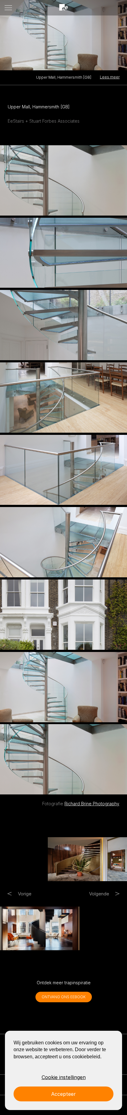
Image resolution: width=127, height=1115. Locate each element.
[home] (63, 7)
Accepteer (63, 1094)
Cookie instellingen (64, 1077)
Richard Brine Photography (91, 803)
